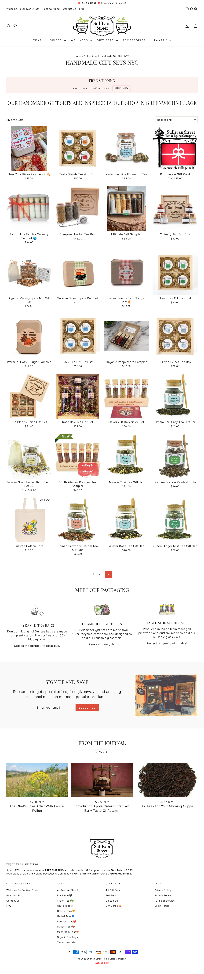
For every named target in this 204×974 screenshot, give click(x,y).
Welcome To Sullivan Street (22, 8)
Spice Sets (112, 900)
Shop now (29, 167)
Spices (56, 40)
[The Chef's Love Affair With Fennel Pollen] (37, 780)
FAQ (81, 8)
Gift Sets (106, 40)
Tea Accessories (67, 942)
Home (78, 56)
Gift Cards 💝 (114, 905)
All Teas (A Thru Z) (68, 890)
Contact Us (69, 8)
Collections (90, 56)
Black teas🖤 (64, 895)
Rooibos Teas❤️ (66, 921)
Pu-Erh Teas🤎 (66, 926)
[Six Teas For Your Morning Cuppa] (167, 780)
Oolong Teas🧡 (66, 911)
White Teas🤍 (65, 905)
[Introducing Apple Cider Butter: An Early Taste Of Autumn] (102, 780)
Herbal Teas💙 (65, 916)
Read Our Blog (51, 8)
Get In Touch (162, 905)
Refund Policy (162, 895)
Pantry (161, 40)
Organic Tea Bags (67, 937)
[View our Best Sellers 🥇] (15, 25)
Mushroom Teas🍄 (68, 931)
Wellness (80, 40)
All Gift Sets (113, 890)
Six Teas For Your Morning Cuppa (167, 806)
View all (102, 752)
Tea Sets (111, 895)
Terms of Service (164, 900)
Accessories (135, 40)
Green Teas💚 (65, 900)
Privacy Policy (162, 890)
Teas (38, 40)
